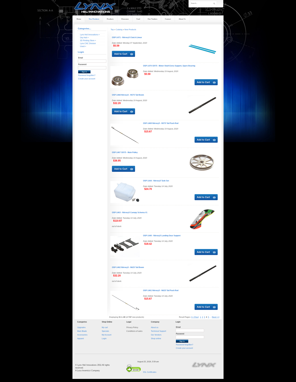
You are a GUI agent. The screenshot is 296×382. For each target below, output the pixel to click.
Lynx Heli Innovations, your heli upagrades (95, 10)
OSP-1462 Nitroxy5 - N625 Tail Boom (128, 267)
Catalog (119, 30)
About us (154, 327)
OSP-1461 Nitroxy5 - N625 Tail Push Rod (160, 290)
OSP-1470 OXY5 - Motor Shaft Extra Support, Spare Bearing (169, 66)
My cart (105, 327)
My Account (106, 335)
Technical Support (158, 331)
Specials (105, 331)
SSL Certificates (149, 372)
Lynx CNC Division (88, 43)
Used (138, 19)
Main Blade (82, 331)
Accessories (82, 335)
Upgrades (81, 327)
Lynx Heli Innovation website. (204, 365)
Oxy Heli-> (84, 38)
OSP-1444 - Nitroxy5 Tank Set (156, 181)
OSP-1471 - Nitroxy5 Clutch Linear (127, 37)
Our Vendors (156, 335)
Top (112, 30)
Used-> (83, 46)
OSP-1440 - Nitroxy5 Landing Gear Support (162, 236)
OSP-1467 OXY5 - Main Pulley (125, 152)
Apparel (80, 338)
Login (104, 338)
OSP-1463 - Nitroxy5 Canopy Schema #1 (129, 212)
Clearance (125, 19)
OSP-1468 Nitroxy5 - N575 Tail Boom (128, 95)
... (210, 317)
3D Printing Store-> (88, 40)
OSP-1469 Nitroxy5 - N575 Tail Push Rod (160, 123)
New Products (130, 30)
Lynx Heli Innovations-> (90, 35)
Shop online (156, 338)
